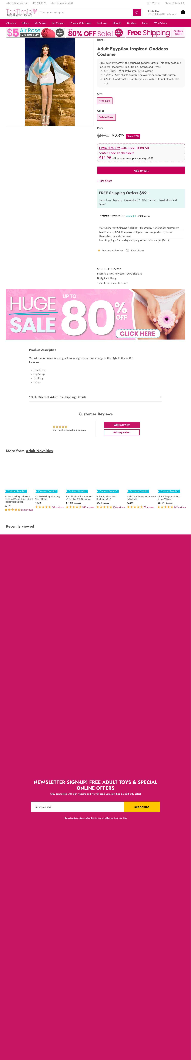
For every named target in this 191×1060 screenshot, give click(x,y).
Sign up (156, 3)
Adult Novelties (39, 450)
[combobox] (90, 12)
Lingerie (117, 23)
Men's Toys (40, 23)
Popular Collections (80, 23)
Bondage (131, 23)
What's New (160, 23)
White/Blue (106, 117)
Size (99, 94)
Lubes (145, 23)
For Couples (58, 23)
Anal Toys (102, 23)
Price (100, 128)
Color (100, 110)
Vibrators (11, 23)
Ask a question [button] (121, 432)
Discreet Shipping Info (175, 3)
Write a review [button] (122, 425)
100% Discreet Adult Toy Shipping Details (57, 397)
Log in (148, 3)
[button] (13, 509)
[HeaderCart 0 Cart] (183, 12)
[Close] (98, 181)
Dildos (25, 23)
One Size (104, 100)
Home (100, 39)
